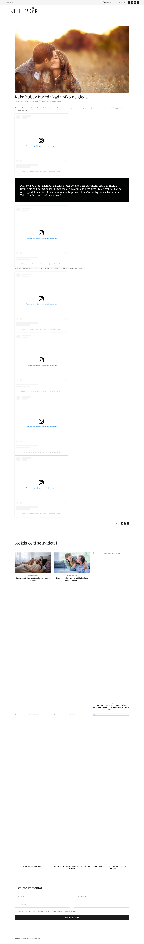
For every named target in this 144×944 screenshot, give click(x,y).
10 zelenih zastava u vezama (32, 866)
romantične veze (106, 108)
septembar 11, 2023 (72, 575)
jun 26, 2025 (72, 864)
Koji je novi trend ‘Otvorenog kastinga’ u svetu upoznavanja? (111, 867)
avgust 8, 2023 (111, 864)
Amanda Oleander (37, 108)
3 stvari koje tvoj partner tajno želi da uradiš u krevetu (32, 579)
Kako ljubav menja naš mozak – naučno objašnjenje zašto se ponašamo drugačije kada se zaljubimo (111, 707)
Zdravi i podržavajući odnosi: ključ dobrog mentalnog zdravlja (72, 579)
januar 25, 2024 (33, 864)
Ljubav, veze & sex (22, 101)
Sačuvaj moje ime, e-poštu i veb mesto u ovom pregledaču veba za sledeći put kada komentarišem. (46, 911)
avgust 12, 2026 (111, 703)
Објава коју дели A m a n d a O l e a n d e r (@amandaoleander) (41, 171)
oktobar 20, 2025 (33, 575)
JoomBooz (19, 938)
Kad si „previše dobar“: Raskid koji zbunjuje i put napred (72, 867)
